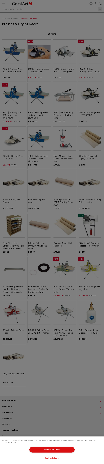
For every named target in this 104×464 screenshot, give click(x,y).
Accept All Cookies (52, 449)
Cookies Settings (52, 458)
